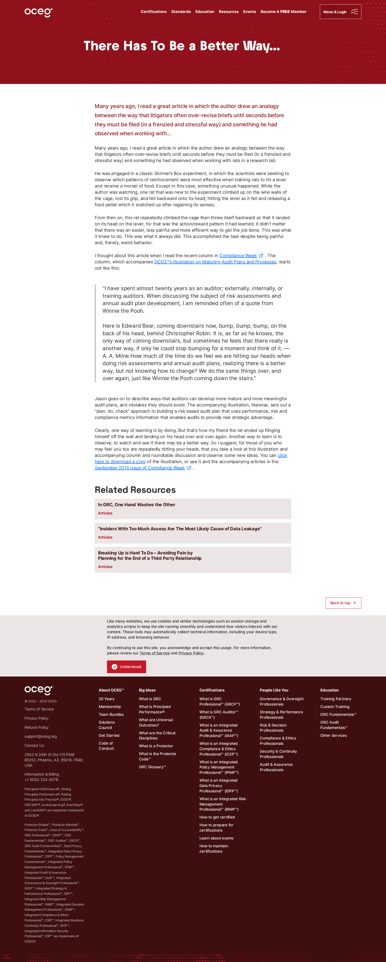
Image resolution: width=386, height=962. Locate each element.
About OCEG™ (111, 690)
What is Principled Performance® (155, 709)
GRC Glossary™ (152, 767)
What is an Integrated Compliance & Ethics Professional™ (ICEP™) (218, 748)
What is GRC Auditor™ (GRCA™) (218, 715)
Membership (110, 706)
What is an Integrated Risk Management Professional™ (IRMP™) (222, 804)
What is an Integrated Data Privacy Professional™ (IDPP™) (218, 785)
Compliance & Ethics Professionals (278, 741)
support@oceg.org (41, 736)
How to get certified (217, 817)
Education (204, 11)
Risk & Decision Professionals (273, 728)
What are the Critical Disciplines (157, 736)
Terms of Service (155, 653)
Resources (229, 11)
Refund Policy (36, 727)
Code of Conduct (106, 746)
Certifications (154, 11)
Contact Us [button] (34, 745)
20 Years (106, 699)
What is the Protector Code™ (158, 756)
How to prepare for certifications (216, 828)
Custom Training (334, 706)
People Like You (274, 690)
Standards (181, 11)
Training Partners (335, 699)
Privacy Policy (191, 653)
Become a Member (283, 11)
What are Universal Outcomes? (156, 722)
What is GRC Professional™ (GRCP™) (219, 701)
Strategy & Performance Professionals (281, 715)
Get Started (109, 735)
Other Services (333, 735)
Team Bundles (111, 714)
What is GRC (150, 699)
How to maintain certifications (213, 849)
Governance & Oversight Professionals (281, 701)
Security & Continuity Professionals (278, 754)
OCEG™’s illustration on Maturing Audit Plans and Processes (215, 261)
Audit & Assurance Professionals (276, 767)
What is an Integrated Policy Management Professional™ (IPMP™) (219, 767)
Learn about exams (216, 838)
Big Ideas (147, 690)
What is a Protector (156, 746)
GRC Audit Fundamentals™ (334, 725)
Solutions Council (107, 725)
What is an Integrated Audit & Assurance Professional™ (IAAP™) (218, 730)
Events (249, 11)
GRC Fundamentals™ (338, 714)
